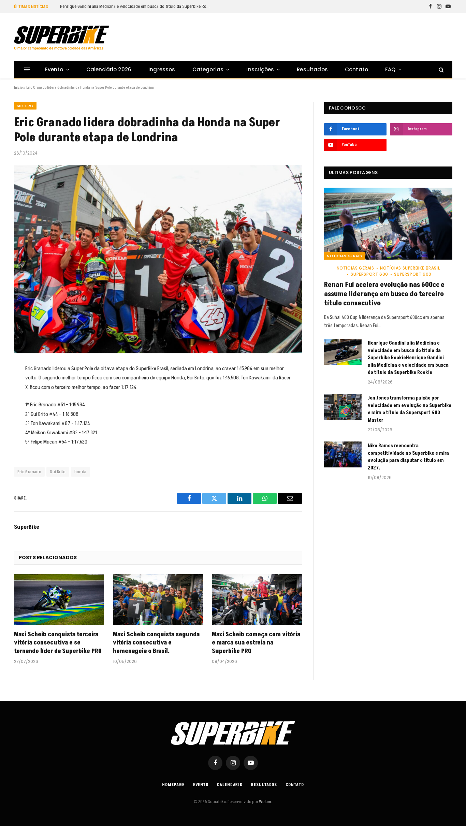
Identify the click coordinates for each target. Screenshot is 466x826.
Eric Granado (29, 472)
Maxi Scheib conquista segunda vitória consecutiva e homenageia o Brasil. (156, 643)
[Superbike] (61, 38)
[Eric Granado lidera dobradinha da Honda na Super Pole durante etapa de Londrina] (158, 259)
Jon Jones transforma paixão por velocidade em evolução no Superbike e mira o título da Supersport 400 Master (409, 408)
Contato (356, 69)
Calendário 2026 (108, 69)
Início (18, 87)
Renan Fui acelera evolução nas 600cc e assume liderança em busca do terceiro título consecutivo (384, 294)
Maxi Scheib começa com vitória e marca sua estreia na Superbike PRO (256, 643)
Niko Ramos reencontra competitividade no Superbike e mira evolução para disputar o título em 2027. (408, 456)
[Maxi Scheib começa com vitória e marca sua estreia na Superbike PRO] (257, 599)
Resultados (312, 69)
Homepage (173, 785)
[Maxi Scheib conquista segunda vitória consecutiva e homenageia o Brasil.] (158, 599)
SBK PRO (25, 105)
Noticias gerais (344, 256)
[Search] (440, 69)
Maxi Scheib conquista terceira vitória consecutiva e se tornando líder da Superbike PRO (58, 643)
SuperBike (26, 527)
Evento (54, 69)
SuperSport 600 (369, 274)
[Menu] (27, 69)
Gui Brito (58, 472)
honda (80, 472)
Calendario (230, 785)
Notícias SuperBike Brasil (410, 268)
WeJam (264, 802)
